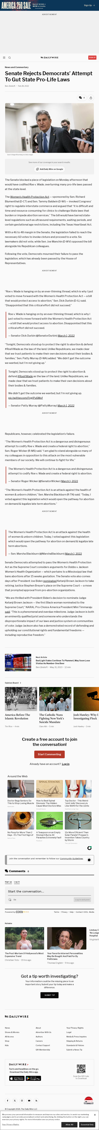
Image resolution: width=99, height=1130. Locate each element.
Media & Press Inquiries (76, 1037)
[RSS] (36, 1100)
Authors (39, 1037)
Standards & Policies (75, 1045)
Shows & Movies (12, 1032)
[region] (49, 1120)
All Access (9, 1037)
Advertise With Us (43, 1032)
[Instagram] (21, 1100)
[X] (14, 1100)
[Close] (95, 1115)
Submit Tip (50, 995)
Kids (7, 1045)
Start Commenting (49, 754)
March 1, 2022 (66, 335)
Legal (68, 1032)
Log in (65, 764)
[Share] (91, 98)
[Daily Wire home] (49, 57)
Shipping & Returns (74, 1041)
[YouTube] (29, 1100)
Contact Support (43, 1045)
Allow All (69, 1125)
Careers (39, 1041)
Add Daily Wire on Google (51, 169)
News (7, 1028)
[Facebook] (7, 1100)
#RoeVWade (25, 376)
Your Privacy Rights (75, 1028)
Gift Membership (43, 1050)
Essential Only (87, 1125)
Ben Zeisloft (10, 86)
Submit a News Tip (74, 1050)
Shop (7, 1041)
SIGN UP (92, 57)
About (38, 1028)
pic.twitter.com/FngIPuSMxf (25, 397)
